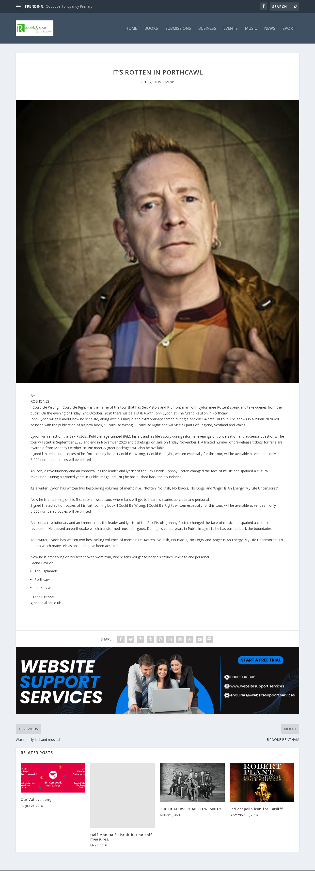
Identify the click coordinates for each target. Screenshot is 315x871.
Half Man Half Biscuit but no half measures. (121, 836)
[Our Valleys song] (53, 778)
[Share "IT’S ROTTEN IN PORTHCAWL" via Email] (200, 639)
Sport (289, 28)
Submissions (178, 28)
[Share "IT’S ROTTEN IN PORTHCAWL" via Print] (209, 639)
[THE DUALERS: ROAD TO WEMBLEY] (192, 782)
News (269, 28)
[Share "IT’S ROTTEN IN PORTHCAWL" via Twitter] (131, 639)
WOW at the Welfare (62, 6)
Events (230, 28)
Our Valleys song (36, 799)
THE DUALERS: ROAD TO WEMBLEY (190, 809)
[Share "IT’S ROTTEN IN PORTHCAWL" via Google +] (140, 639)
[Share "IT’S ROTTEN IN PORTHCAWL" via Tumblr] (150, 639)
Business (207, 28)
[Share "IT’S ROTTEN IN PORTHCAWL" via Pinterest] (160, 639)
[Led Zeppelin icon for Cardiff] (262, 782)
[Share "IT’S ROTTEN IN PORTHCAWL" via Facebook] (121, 639)
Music (251, 28)
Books (151, 28)
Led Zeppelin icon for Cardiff (256, 809)
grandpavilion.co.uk (46, 602)
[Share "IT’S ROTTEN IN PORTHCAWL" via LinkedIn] (170, 639)
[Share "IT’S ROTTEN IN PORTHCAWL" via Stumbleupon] (190, 639)
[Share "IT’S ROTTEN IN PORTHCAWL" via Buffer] (180, 639)
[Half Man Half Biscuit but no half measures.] (122, 795)
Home (131, 28)
